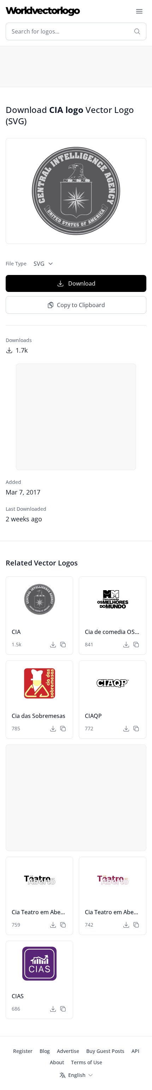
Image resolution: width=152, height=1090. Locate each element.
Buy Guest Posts (105, 1051)
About (57, 1062)
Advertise (68, 1051)
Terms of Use (86, 1062)
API (135, 1051)
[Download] (53, 644)
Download (81, 283)
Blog (45, 1051)
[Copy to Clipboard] (63, 644)
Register (23, 1051)
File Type (16, 263)
